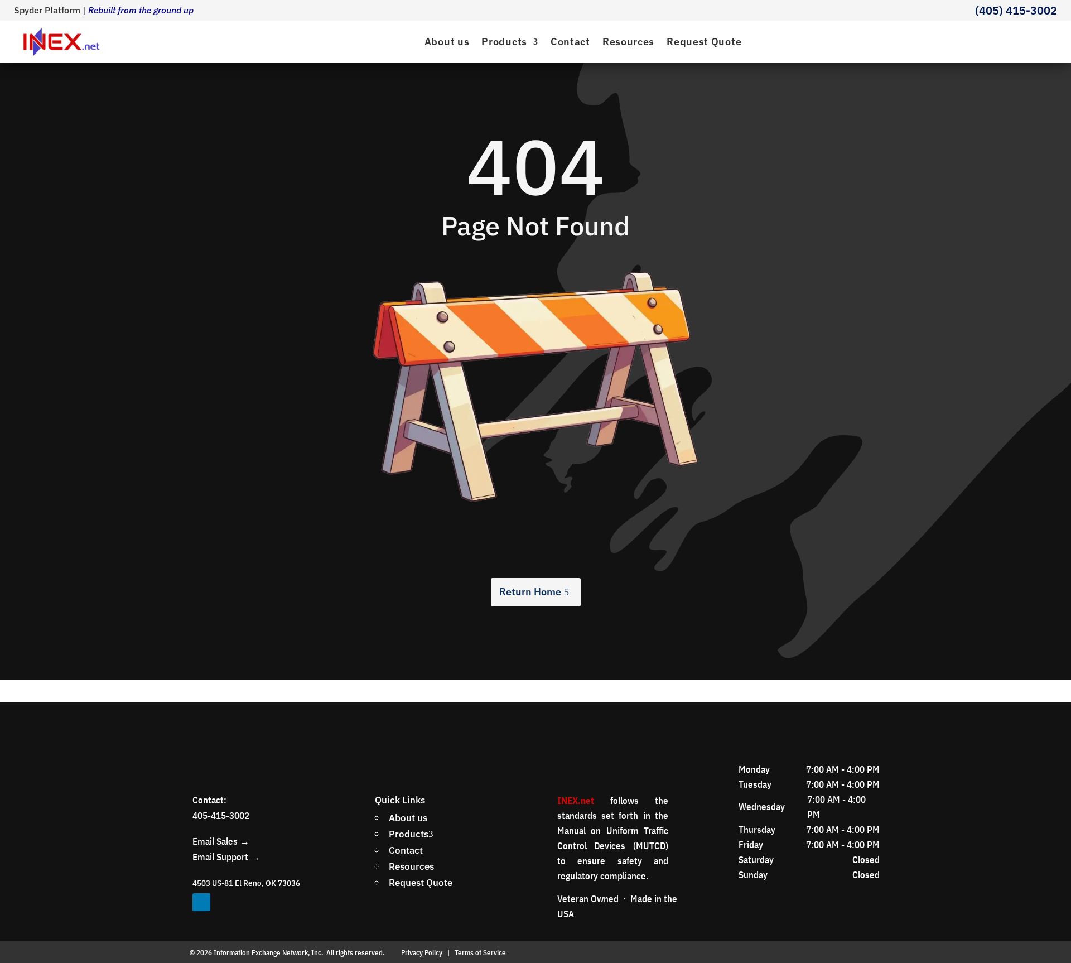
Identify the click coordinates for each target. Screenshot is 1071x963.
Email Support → (226, 857)
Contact (570, 41)
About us (447, 41)
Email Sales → (220, 841)
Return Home (530, 591)
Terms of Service (480, 952)
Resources (628, 41)
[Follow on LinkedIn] (201, 902)
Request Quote (704, 41)
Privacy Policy (421, 952)
